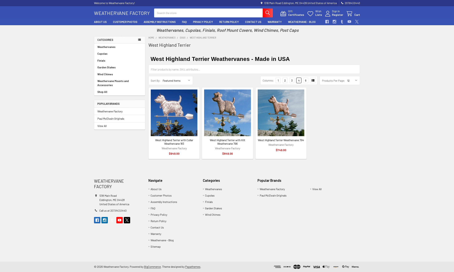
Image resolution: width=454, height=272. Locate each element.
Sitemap (156, 246)
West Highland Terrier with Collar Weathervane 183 (174, 141)
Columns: (268, 80)
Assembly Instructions (160, 21)
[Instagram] (334, 21)
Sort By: (155, 80)
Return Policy (229, 21)
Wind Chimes (105, 74)
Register (337, 14)
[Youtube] (349, 21)
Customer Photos (125, 21)
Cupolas (102, 53)
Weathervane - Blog (302, 21)
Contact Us (253, 21)
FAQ (184, 21)
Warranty (275, 21)
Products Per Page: (333, 80)
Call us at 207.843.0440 (113, 210)
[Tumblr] (342, 21)
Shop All (102, 91)
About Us (100, 21)
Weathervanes (106, 46)
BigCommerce (152, 266)
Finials (101, 60)
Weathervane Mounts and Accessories (113, 83)
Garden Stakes (106, 67)
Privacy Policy (203, 21)
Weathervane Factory (110, 111)
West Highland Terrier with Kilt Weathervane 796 (227, 141)
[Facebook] (327, 21)
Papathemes (192, 266)
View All (102, 125)
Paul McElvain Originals (110, 118)
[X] (357, 21)
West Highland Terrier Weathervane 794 (281, 140)
